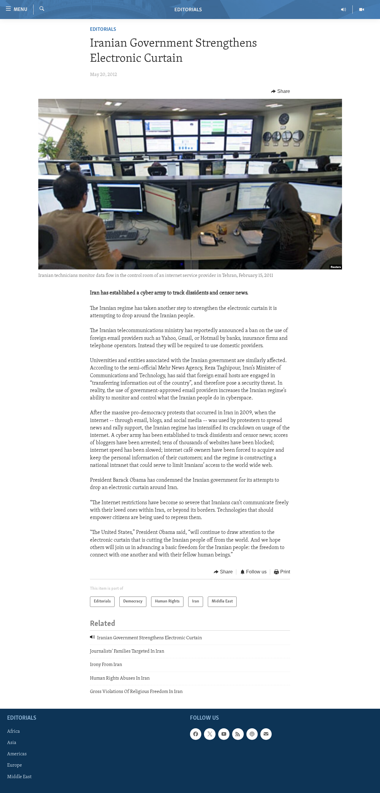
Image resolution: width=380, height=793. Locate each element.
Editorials (103, 29)
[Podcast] (252, 734)
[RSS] (237, 734)
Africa (13, 731)
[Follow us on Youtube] (223, 734)
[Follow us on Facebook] (195, 734)
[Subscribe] (266, 734)
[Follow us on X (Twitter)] (209, 734)
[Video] (361, 9)
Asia (11, 742)
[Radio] (344, 9)
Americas (17, 754)
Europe (14, 765)
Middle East (19, 776)
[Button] (280, 91)
